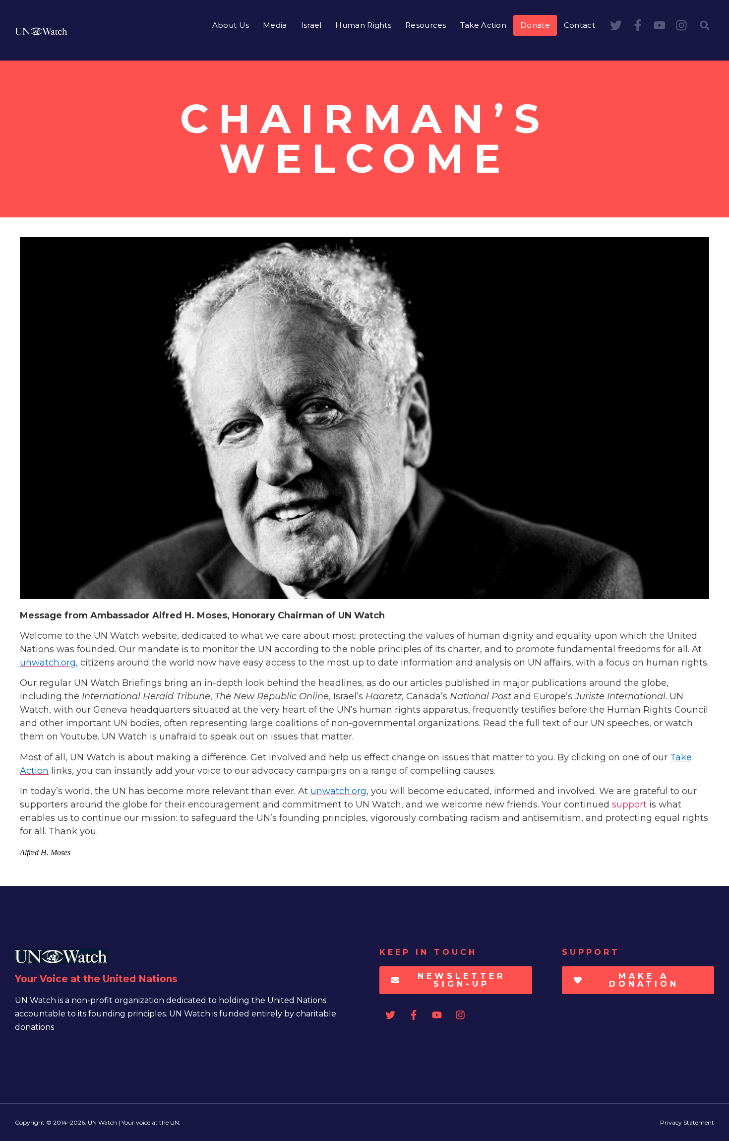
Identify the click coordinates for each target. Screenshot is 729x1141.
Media (275, 25)
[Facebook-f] (638, 25)
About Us (230, 25)
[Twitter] (616, 25)
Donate (535, 25)
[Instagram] (681, 25)
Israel (311, 25)
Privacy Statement (687, 1122)
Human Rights (363, 25)
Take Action (483, 25)
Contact (579, 25)
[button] (704, 25)
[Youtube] (660, 25)
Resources (425, 25)
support (629, 804)
